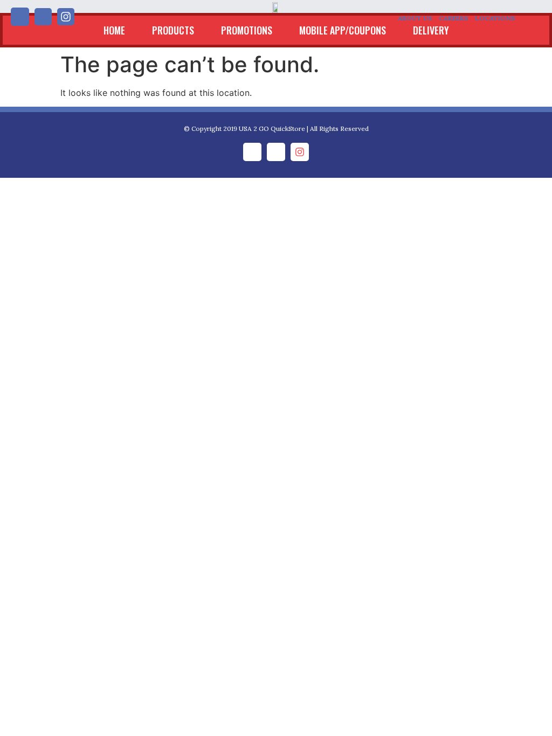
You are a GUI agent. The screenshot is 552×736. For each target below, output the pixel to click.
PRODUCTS (173, 30)
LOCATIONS (495, 18)
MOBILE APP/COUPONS (342, 30)
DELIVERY (431, 30)
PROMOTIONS (246, 30)
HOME (114, 30)
